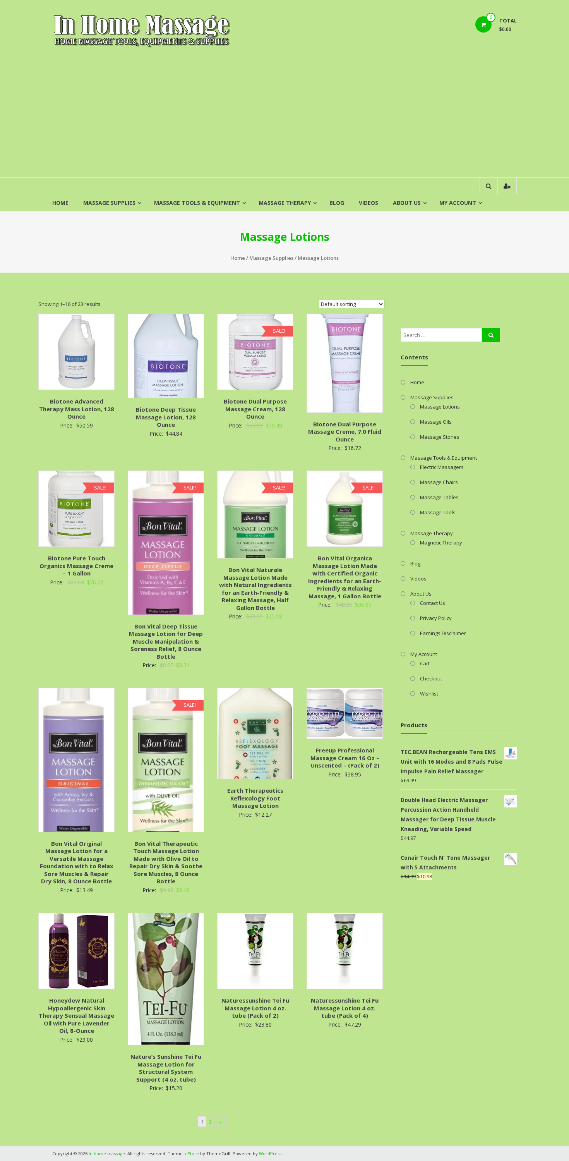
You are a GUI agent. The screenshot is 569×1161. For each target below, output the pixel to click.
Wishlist (429, 693)
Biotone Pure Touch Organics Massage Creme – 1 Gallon (76, 565)
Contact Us (432, 602)
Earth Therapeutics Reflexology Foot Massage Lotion (255, 798)
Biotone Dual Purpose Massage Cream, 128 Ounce (255, 408)
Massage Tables (439, 497)
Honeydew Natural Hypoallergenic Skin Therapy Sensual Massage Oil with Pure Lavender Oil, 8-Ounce (76, 1015)
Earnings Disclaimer (443, 633)
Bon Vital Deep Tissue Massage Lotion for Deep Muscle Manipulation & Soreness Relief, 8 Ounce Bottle (166, 641)
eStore (192, 1153)
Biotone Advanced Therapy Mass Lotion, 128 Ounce (76, 408)
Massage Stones (439, 436)
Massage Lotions (440, 406)
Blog (336, 202)
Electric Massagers (442, 467)
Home (60, 202)
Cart (425, 663)
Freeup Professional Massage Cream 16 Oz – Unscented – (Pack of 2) (344, 757)
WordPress (270, 1153)
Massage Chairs (439, 482)
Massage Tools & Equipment (197, 202)
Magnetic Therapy (441, 542)
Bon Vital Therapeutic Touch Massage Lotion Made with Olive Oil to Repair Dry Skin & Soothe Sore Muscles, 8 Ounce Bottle (165, 862)
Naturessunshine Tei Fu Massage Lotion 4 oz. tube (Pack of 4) (345, 1007)
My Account (457, 202)
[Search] (491, 335)
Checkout (431, 678)
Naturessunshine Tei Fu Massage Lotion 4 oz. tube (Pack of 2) (255, 1007)
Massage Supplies (109, 202)
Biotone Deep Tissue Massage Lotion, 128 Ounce (166, 416)
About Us (407, 202)
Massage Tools (438, 512)
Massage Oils (436, 421)
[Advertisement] (284, 119)
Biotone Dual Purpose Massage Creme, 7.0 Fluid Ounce (344, 431)
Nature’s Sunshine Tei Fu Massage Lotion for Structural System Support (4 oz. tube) (165, 1068)
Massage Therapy (285, 202)
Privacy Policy (436, 618)
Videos (368, 202)
